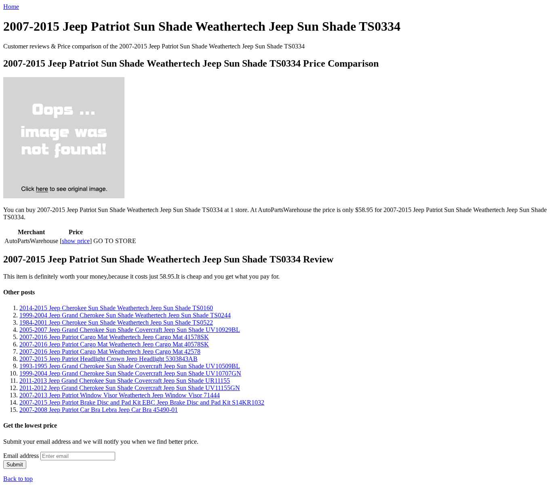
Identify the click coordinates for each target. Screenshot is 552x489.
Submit (14, 465)
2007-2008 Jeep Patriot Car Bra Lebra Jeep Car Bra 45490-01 (98, 409)
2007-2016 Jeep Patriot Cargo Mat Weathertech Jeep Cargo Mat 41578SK (114, 337)
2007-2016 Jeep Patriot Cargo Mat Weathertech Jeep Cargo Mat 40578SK (114, 344)
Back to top (18, 478)
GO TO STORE (114, 240)
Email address (21, 455)
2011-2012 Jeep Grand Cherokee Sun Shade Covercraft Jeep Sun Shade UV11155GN (129, 387)
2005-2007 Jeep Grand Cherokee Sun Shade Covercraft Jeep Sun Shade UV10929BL (129, 329)
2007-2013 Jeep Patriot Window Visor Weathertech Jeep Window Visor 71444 (119, 395)
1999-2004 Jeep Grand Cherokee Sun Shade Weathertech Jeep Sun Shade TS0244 (125, 315)
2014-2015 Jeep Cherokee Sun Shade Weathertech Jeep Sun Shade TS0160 (116, 307)
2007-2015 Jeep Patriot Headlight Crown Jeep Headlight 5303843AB (108, 358)
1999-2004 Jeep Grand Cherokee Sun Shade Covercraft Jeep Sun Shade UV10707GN (130, 373)
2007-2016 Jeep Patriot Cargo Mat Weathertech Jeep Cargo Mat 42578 (109, 351)
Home (11, 6)
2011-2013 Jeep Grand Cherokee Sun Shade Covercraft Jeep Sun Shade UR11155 (124, 380)
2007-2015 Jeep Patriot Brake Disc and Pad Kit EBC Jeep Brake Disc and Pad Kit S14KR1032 (141, 402)
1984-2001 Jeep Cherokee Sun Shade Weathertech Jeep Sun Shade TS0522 (116, 322)
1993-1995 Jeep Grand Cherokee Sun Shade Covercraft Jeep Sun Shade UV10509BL (129, 366)
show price (76, 240)
